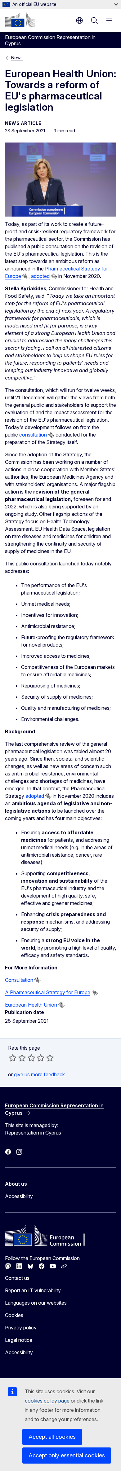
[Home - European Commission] (20, 19)
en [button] (79, 20)
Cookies (14, 1315)
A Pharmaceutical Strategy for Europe (47, 992)
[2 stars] (17, 1058)
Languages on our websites (36, 1303)
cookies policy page (47, 1401)
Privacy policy (21, 1327)
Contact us (17, 1278)
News (17, 57)
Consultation (19, 980)
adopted (40, 276)
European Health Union (31, 1005)
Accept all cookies (52, 1437)
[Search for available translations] (25, 276)
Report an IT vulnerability (33, 1290)
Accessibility (19, 1196)
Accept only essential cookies (67, 1455)
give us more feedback (39, 1074)
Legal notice (18, 1340)
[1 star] (12, 1058)
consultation (33, 435)
